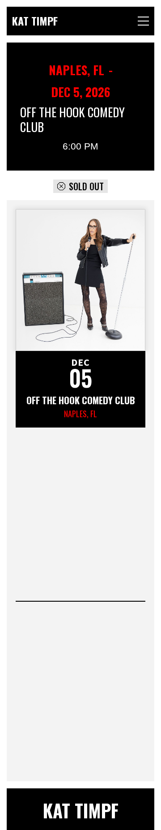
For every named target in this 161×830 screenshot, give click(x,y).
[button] (143, 21)
